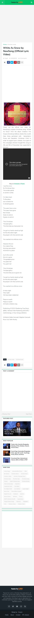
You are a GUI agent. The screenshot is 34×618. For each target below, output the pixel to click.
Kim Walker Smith (8, 489)
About (12, 615)
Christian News (24, 473)
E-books (6, 481)
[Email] (18, 62)
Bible (26, 471)
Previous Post (6, 414)
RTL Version (25, 615)
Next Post (28, 414)
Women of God (21, 504)
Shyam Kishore (7, 496)
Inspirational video (8, 486)
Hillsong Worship (25, 481)
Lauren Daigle (25, 489)
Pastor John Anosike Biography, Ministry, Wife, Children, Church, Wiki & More (15, 432)
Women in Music (12, 504)
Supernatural (20, 499)
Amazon (16, 184)
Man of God (6, 491)
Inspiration (17, 484)
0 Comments (23, 58)
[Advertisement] (17, 24)
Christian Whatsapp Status (19, 476)
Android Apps (7, 471)
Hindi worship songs (8, 484)
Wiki (5, 504)
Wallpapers (25, 501)
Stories (20, 496)
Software (15, 496)
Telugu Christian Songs (9, 501)
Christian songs (11, 44)
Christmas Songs (19, 359)
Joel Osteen (16, 486)
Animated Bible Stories (17, 471)
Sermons (22, 494)
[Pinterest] (15, 62)
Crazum (20, 612)
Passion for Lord (7, 494)
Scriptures (15, 494)
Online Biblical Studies (16, 491)
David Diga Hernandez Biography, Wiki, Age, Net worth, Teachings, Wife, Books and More (20, 453)
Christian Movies (15, 473)
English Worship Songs (15, 481)
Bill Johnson (6, 473)
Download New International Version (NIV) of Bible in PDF (19, 459)
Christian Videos (7, 476)
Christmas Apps (16, 478)
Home (4, 44)
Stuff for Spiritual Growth (9, 499)
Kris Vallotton (17, 489)
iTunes (22, 184)
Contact (18, 615)
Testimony (18, 501)
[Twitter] (11, 62)
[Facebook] (8, 62)
